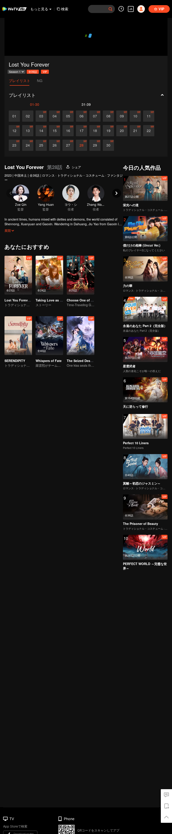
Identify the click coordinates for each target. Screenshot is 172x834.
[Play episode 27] (68, 145)
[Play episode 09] (121, 116)
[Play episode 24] (27, 145)
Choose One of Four (82, 300)
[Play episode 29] (95, 145)
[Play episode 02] (27, 116)
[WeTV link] (14, 9)
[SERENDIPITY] (18, 335)
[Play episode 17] (81, 130)
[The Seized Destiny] (80, 335)
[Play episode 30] (108, 145)
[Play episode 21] (135, 130)
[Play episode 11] (148, 116)
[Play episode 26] (54, 145)
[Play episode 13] (27, 130)
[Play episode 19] (108, 130)
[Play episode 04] (54, 116)
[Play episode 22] (148, 130)
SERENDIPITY (14, 360)
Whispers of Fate (49, 360)
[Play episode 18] (95, 130)
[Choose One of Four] (80, 275)
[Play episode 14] (41, 130)
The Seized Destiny (81, 360)
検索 (64, 8)
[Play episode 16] (68, 130)
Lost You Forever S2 (19, 300)
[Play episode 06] (81, 116)
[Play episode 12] (14, 130)
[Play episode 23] (14, 145)
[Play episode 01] (14, 116)
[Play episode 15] (54, 130)
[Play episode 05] (68, 116)
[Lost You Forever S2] (18, 275)
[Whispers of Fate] (49, 335)
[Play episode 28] (81, 145)
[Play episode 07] (95, 116)
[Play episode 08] (108, 116)
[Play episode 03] (41, 116)
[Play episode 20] (121, 130)
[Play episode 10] (135, 116)
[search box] (110, 9)
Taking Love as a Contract (56, 300)
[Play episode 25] (41, 145)
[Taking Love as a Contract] (49, 275)
